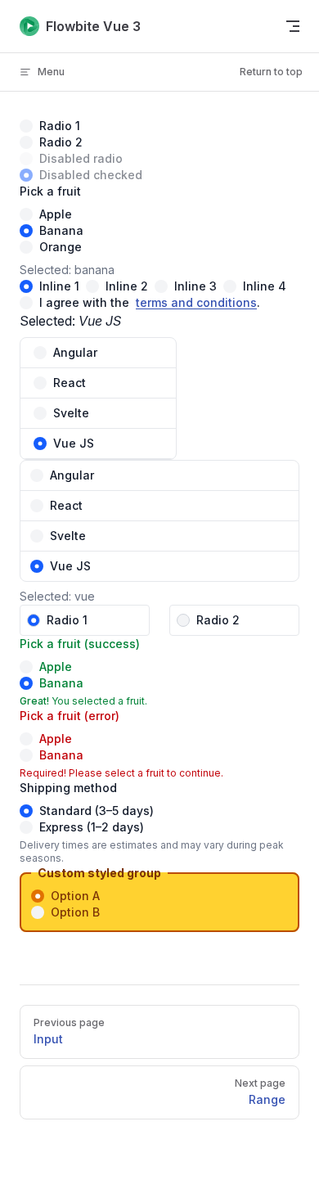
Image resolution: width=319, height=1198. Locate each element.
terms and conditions (196, 302)
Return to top (271, 71)
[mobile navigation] (292, 26)
